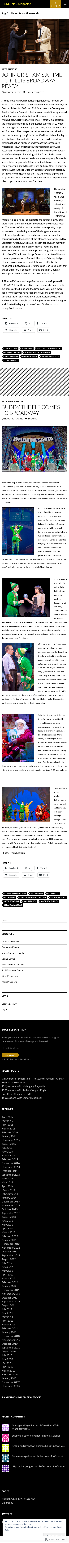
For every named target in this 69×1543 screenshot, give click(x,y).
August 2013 (9, 1216)
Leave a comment (35, 92)
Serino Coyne (8, 958)
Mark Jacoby (30, 901)
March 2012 (8, 1278)
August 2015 (9, 1143)
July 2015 (7, 1147)
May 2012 (7, 1270)
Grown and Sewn (10, 947)
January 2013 (9, 1239)
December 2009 (11, 1382)
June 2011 (7, 1312)
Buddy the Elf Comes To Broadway (31, 410)
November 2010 (11, 1339)
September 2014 (11, 1174)
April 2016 (7, 1124)
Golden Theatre (12, 352)
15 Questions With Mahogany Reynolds (23, 1086)
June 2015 (7, 1151)
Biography (7, 1502)
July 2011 (7, 1309)
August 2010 (9, 1351)
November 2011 (11, 1293)
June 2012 (7, 1266)
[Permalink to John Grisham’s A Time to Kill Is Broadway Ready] (34, 41)
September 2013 (11, 1212)
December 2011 (11, 1289)
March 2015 (8, 1155)
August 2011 (9, 1305)
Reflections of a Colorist (46, 1435)
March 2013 (8, 1232)
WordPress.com (10, 976)
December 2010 (11, 1335)
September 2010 (11, 1347)
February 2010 (10, 1374)
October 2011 (9, 1297)
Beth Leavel (53, 893)
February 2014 (10, 1193)
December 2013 (11, 1201)
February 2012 (10, 1282)
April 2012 (7, 1274)
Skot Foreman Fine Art (13, 964)
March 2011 (8, 1324)
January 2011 (9, 1332)
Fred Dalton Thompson (48, 349)
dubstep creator (21, 1435)
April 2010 (7, 1366)
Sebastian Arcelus (50, 356)
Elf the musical (58, 897)
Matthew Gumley (49, 901)
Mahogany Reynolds (23, 1425)
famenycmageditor (22, 1456)
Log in (5, 1009)
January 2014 (9, 1197)
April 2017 (7, 1116)
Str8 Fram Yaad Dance (12, 970)
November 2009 (11, 1385)
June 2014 (7, 1178)
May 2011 (7, 1316)
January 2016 (9, 1136)
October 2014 (9, 1170)
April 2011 (7, 1320)
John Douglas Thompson (37, 352)
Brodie (15, 1445)
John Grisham (11, 356)
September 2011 (11, 1301)
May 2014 (7, 1182)
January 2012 (9, 1285)
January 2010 (9, 1378)
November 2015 (11, 1139)
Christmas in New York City (32, 897)
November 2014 (11, 1166)
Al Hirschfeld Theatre (15, 893)
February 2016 (10, 1132)
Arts (4, 69)
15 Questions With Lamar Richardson (22, 1097)
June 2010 (7, 1358)
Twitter (7, 1514)
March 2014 (8, 1189)
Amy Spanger (36, 893)
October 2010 (9, 1343)
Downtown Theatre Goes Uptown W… (44, 1445)
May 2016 (7, 1120)
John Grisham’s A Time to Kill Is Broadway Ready (32, 80)
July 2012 (7, 1262)
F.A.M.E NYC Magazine (16, 4)
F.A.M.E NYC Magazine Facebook (21, 1397)
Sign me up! (10, 1055)
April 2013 (7, 1228)
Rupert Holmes (29, 356)
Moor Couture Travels (13, 953)
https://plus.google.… (23, 1466)
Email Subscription (14, 1029)
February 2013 (10, 1236)
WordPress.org (9, 981)
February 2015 (10, 1159)
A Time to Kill (10, 349)
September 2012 (11, 1255)
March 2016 (8, 1128)
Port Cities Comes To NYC (16, 1093)
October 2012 (9, 1251)
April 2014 (7, 1186)
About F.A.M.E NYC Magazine (18, 1498)
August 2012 (9, 1259)
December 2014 (11, 1163)
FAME (10, 401)
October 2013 (9, 1209)
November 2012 (11, 1247)
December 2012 (11, 1243)
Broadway (27, 349)
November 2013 (11, 1205)
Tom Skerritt (10, 360)
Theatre (12, 69)
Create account (9, 1003)
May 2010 (7, 1362)
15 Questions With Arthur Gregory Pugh (24, 1090)
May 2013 (7, 1224)
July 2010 (7, 1355)
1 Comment (33, 419)
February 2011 (10, 1328)
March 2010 (8, 1370)
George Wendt (11, 901)
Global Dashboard (10, 941)
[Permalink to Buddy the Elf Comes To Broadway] (34, 382)
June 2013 (7, 1220)
